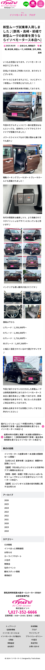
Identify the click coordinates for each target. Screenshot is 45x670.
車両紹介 (31, 45)
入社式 (7, 560)
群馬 (39, 49)
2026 (6, 500)
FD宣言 (34, 639)
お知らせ (23, 45)
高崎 (40, 52)
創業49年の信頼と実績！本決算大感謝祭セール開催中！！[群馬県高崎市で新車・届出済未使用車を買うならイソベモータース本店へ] (23, 437)
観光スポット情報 (12, 571)
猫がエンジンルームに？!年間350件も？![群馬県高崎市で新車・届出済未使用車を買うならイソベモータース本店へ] (21, 426)
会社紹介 (10, 646)
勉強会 (7, 563)
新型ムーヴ (18, 49)
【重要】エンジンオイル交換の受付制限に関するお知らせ (23, 485)
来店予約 (34, 643)
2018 (6, 530)
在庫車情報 (11, 629)
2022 (6, 515)
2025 (6, 504)
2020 (6, 523)
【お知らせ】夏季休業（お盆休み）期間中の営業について (23, 462)
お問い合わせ (34, 646)
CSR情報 (8, 544)
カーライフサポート (13, 556)
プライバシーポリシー (34, 636)
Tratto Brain (35, 658)
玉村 (34, 49)
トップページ (11, 626)
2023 (6, 511)
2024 (6, 507)
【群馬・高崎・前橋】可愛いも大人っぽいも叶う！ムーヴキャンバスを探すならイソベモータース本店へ (23, 477)
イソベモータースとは (11, 633)
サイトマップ (34, 633)
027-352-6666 (24, 612)
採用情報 (34, 626)
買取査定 (10, 643)
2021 (6, 519)
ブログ (34, 629)
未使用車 (27, 49)
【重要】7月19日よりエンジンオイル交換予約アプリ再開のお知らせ (24, 469)
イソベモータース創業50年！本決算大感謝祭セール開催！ (23, 455)
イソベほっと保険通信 (14, 548)
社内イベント (10, 567)
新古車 (10, 49)
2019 (6, 527)
